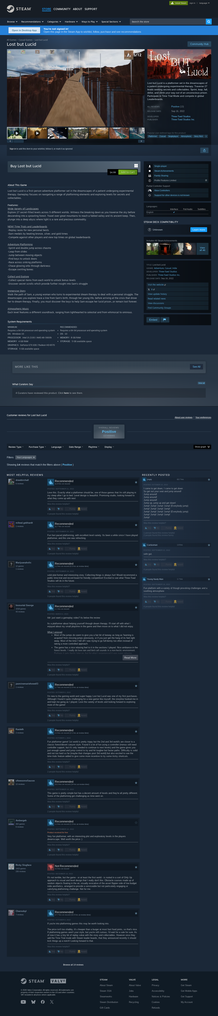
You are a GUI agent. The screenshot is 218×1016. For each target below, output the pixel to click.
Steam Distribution (109, 1002)
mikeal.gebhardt (24, 523)
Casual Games (26, 40)
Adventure (159, 268)
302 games (20, 824)
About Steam (106, 985)
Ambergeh (21, 820)
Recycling (134, 1002)
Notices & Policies (161, 996)
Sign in (13, 149)
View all (201, 383)
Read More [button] (130, 657)
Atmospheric (186, 136)
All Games (12, 40)
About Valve (135, 985)
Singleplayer (173, 136)
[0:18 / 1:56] (76, 88)
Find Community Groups (159, 308)
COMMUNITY (62, 9)
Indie (174, 268)
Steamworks (106, 996)
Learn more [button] (198, 229)
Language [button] (56, 446)
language (203, 3)
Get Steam (186, 985)
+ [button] (206, 136)
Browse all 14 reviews (73, 965)
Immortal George (25, 605)
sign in (192, 3)
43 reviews (20, 612)
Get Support (187, 996)
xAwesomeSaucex (25, 780)
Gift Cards (105, 1007)
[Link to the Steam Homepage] (19, 11)
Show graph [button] (200, 447)
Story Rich (198, 136)
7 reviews (20, 915)
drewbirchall (22, 480)
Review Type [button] (15, 446)
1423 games (21, 869)
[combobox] (168, 21)
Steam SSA (106, 991)
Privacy (155, 985)
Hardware (133, 996)
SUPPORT (91, 9)
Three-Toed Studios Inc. (183, 119)
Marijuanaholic (23, 562)
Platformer (153, 136)
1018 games (21, 609)
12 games (20, 566)
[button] (12, 22)
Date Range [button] (75, 446)
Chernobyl (21, 911)
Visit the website (156, 284)
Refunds (156, 1007)
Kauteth (20, 729)
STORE (46, 9)
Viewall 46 (202, 248)
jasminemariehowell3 (27, 683)
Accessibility (158, 991)
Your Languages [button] (24, 457)
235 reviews (21, 871)
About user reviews (183, 417)
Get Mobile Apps (189, 991)
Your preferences (203, 417)
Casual (163, 136)
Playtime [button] (92, 446)
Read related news (157, 298)
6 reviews (20, 484)
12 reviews (20, 784)
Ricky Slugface (23, 865)
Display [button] (108, 446)
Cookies (156, 1002)
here (66, 393)
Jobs (131, 991)
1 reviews (20, 526)
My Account (187, 1002)
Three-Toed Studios (181, 116)
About (77, 9)
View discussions (156, 303)
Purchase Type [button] (36, 446)
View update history (157, 294)
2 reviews (20, 733)
